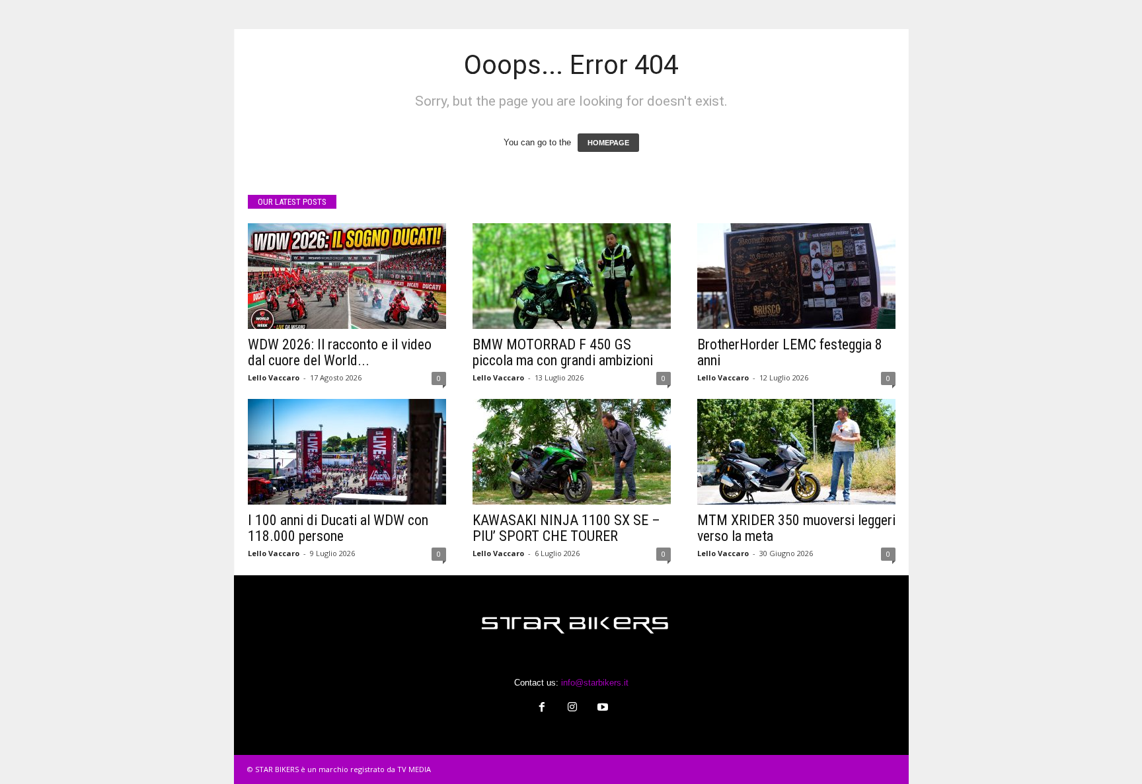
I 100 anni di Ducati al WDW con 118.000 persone (338, 528)
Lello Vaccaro (273, 377)
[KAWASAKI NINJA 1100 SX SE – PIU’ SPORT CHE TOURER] (572, 452)
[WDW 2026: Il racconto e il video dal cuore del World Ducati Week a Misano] (347, 276)
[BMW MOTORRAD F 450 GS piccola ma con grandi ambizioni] (572, 276)
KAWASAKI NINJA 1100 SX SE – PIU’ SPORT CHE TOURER (566, 528)
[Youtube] (601, 708)
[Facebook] (542, 708)
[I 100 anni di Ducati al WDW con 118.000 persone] (347, 452)
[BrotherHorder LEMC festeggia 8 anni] (796, 276)
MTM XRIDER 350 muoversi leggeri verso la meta (796, 528)
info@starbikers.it (594, 683)
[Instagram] (572, 708)
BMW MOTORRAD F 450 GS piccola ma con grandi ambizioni (563, 352)
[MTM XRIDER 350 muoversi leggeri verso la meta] (796, 452)
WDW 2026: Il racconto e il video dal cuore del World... (340, 352)
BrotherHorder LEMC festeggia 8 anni (789, 352)
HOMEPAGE (608, 143)
